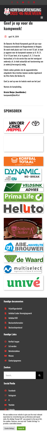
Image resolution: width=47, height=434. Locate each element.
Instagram (12, 395)
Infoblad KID (13, 317)
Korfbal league (14, 341)
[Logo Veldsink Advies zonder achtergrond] (23, 184)
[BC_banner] (23, 136)
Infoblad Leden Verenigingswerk (20, 313)
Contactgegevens (15, 360)
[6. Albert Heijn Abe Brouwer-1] (23, 243)
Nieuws (11, 355)
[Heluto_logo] (23, 205)
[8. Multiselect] (22, 266)
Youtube (11, 404)
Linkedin (12, 409)
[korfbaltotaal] (23, 157)
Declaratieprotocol (15, 327)
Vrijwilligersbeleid (15, 308)
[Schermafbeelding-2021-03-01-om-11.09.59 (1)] (23, 255)
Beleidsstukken (14, 351)
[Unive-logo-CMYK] (23, 276)
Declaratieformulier (16, 322)
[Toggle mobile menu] (42, 17)
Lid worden (12, 346)
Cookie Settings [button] (9, 428)
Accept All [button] (21, 428)
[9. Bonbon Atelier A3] (23, 218)
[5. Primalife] (23, 194)
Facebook (12, 390)
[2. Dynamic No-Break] (22, 169)
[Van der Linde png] (23, 119)
